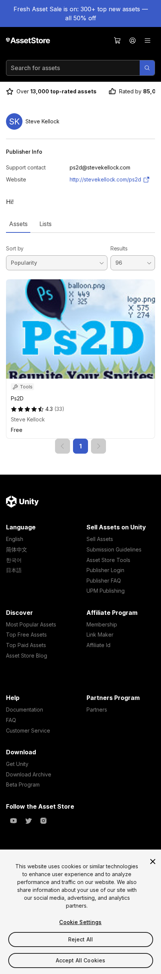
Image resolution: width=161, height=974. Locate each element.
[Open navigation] (147, 40)
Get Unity (17, 764)
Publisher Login (105, 570)
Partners (96, 709)
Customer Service (28, 730)
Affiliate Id (98, 645)
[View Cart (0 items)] (117, 40)
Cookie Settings (80, 922)
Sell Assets (99, 539)
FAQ (11, 720)
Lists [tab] (45, 224)
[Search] (147, 67)
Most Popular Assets (31, 624)
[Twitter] (28, 820)
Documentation (24, 709)
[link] (62, 446)
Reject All (80, 939)
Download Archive (28, 774)
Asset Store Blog (26, 655)
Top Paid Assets (26, 645)
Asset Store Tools (108, 560)
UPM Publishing (105, 590)
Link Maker (99, 634)
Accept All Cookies (81, 960)
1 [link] (80, 446)
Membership (101, 624)
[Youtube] (13, 820)
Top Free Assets (26, 634)
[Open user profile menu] (132, 40)
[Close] (152, 861)
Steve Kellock (28, 419)
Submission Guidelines (114, 549)
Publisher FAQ (103, 580)
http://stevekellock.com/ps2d (105, 179)
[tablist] (80, 224)
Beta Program (23, 784)
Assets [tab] (18, 224)
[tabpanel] (80, 343)
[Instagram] (43, 820)
